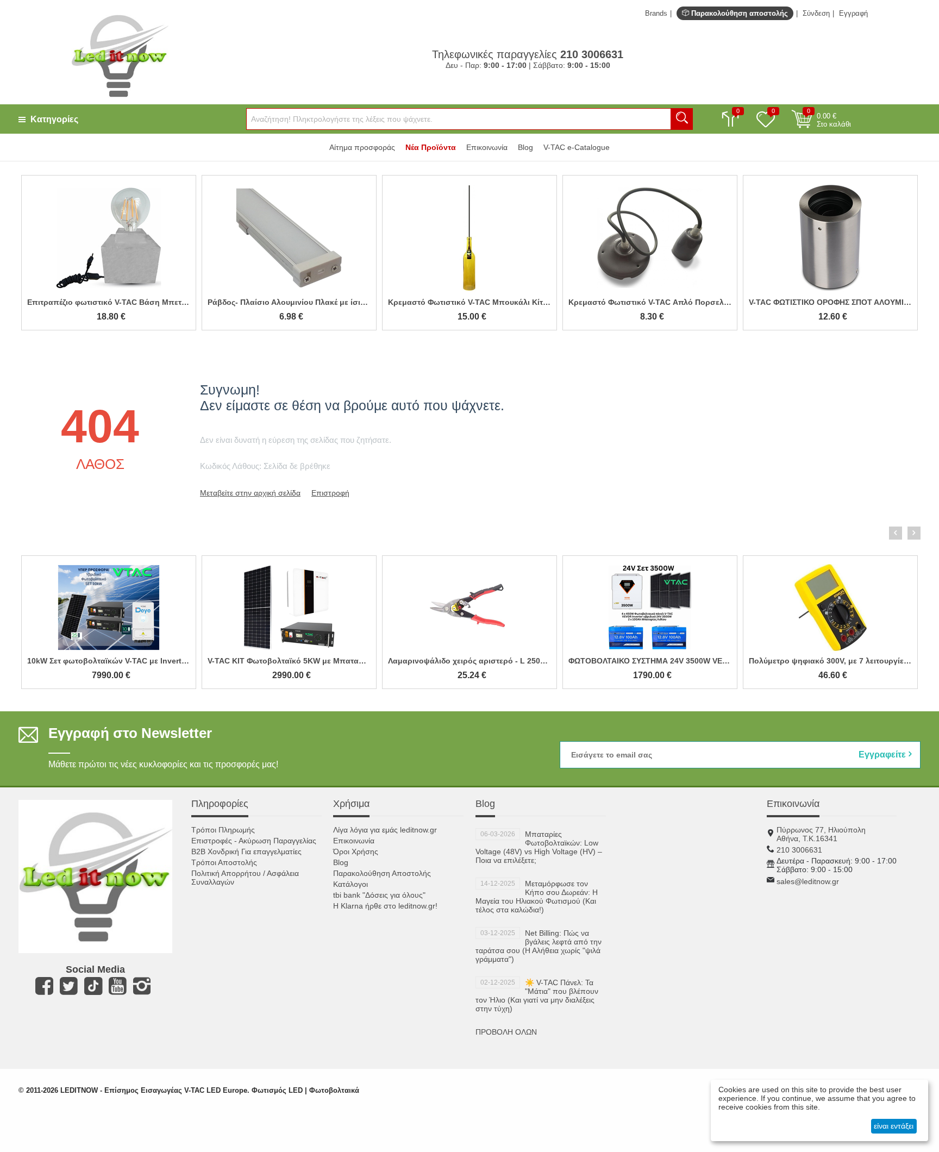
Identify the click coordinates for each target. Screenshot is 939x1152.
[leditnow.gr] (119, 55)
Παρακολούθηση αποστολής (738, 13)
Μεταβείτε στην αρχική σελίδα (250, 493)
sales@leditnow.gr (808, 881)
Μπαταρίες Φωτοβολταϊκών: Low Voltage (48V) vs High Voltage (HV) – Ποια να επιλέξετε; (538, 847)
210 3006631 (799, 850)
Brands (656, 13)
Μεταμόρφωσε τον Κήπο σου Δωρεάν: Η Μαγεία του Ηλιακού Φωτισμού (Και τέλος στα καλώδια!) (536, 896)
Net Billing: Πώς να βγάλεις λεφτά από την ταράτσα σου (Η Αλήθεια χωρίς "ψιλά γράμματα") (538, 946)
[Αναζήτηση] (682, 119)
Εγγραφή (853, 13)
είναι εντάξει (893, 1126)
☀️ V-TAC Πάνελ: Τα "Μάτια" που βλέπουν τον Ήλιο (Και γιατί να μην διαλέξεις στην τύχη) (536, 995)
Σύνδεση (816, 13)
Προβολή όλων (506, 1032)
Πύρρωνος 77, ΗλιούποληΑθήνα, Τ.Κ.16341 (821, 834)
